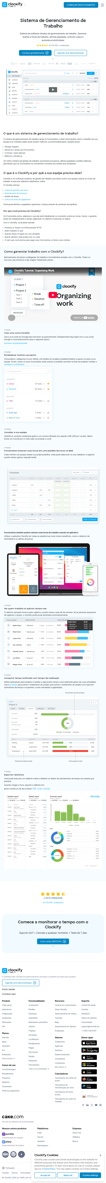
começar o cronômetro (14, 364)
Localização (34, 1039)
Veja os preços (7, 1058)
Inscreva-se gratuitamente (15, 343)
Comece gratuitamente (33, 53)
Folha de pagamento (10, 1091)
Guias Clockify (61, 1009)
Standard (6, 1046)
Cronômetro (34, 1005)
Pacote (40, 1137)
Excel (47, 789)
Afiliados (76, 1137)
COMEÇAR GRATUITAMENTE (81, 5)
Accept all (45, 1175)
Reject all (68, 1175)
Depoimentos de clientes (65, 1026)
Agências (59, 1046)
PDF (34, 789)
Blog (57, 1022)
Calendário (33, 1018)
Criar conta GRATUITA (51, 941)
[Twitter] (91, 1105)
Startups (58, 1050)
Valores (32, 1026)
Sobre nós (77, 1133)
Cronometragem (9, 1069)
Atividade (33, 1035)
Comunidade (86, 1022)
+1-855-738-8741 (88, 1031)
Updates (41, 1141)
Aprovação (33, 1052)
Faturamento (34, 1065)
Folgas (31, 1048)
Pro (3, 1050)
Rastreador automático (38, 1022)
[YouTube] (96, 1105)
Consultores (60, 1059)
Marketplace (42, 1145)
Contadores (60, 1063)
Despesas (33, 1060)
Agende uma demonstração (70, 53)
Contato (84, 1009)
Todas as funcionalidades (38, 1069)
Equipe (31, 1056)
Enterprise (6, 1054)
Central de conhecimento (65, 1005)
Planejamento (7, 1073)
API (3, 1026)
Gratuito (5, 1037)
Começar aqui (9, 994)
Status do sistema (89, 1018)
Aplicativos (6, 1009)
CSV (40, 789)
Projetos (32, 1031)
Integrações (7, 1014)
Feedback (85, 1014)
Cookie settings (90, 1175)
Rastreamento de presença (16, 193)
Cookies (5, 1173)
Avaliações (6, 1018)
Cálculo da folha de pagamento (18, 199)
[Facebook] (83, 1105)
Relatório (5, 1082)
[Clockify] (12, 974)
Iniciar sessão (8, 989)
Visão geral (7, 1005)
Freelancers (60, 1042)
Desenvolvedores (62, 1054)
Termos (14, 1173)
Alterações (6, 1022)
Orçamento (7, 1086)
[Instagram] (100, 1105)
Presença (6, 1078)
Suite (39, 1133)
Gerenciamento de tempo (65, 1014)
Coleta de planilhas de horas (16, 190)
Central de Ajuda (88, 1005)
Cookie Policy (48, 1168)
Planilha (32, 1009)
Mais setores (59, 1067)
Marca (75, 1141)
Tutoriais (58, 1018)
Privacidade (25, 1173)
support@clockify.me (90, 1026)
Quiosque (33, 1014)
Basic (4, 1042)
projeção (13, 685)
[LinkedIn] (87, 1105)
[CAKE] (12, 1119)
